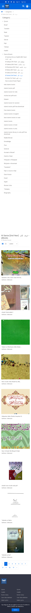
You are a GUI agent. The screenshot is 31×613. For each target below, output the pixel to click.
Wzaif (5, 25)
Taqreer (6, 36)
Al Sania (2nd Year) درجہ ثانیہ (14, 75)
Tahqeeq (6, 189)
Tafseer (6, 47)
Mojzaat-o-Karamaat (10, 163)
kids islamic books (9, 84)
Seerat (6, 40)
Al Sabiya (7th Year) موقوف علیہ (14, 62)
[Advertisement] (15, 214)
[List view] (5, 244)
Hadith (6, 50)
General (6, 149)
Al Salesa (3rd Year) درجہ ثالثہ (14, 73)
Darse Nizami (8, 54)
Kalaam (6, 99)
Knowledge (7, 141)
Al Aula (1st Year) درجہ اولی (13, 78)
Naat (5, 32)
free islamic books (9, 110)
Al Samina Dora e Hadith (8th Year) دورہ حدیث (16, 58)
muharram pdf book (10, 95)
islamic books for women (11, 103)
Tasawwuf (7, 167)
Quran (6, 21)
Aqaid (5, 182)
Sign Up (23, 2)
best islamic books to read (12, 117)
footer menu (4, 595)
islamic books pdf (9, 88)
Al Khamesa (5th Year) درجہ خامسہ (15, 67)
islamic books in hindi (10, 125)
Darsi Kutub (7, 174)
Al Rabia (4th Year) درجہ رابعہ (14, 70)
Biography (7, 193)
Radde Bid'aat (8, 138)
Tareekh (6, 29)
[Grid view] (2, 244)
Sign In (18, 2)
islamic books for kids (10, 92)
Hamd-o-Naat (8, 156)
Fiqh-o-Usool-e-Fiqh (10, 171)
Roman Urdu (8, 185)
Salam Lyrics (4, 600)
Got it (15, 610)
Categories (8, 12)
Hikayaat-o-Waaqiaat (10, 160)
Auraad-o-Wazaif (9, 152)
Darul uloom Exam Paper (13, 81)
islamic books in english (11, 114)
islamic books (8, 121)
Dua (5, 145)
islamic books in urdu (10, 128)
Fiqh (5, 43)
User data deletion (6, 597)
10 (9, 567)
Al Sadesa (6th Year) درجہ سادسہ (15, 64)
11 (13, 567)
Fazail (5, 178)
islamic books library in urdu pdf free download (15, 133)
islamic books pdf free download (14, 106)
